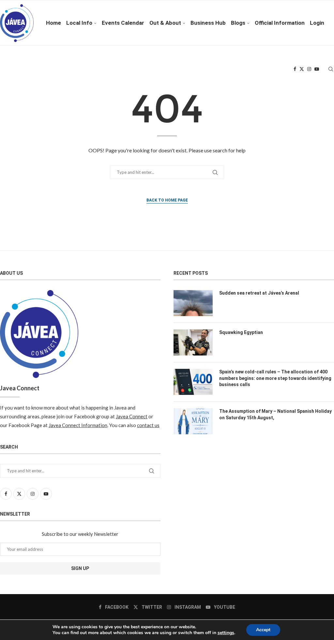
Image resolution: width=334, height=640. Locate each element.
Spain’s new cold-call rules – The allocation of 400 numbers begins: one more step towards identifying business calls (275, 378)
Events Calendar (123, 23)
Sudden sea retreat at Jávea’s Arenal (259, 293)
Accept (263, 630)
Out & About (165, 23)
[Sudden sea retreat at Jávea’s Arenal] (193, 303)
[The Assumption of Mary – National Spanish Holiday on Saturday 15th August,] (193, 421)
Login (317, 23)
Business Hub (208, 23)
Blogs (238, 23)
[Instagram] (309, 69)
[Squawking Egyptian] (193, 342)
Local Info (79, 23)
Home (53, 23)
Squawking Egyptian (241, 332)
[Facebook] (295, 69)
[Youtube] (316, 69)
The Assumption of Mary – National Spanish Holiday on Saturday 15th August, (275, 414)
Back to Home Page (167, 200)
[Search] (330, 69)
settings (226, 633)
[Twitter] (301, 69)
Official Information (280, 23)
